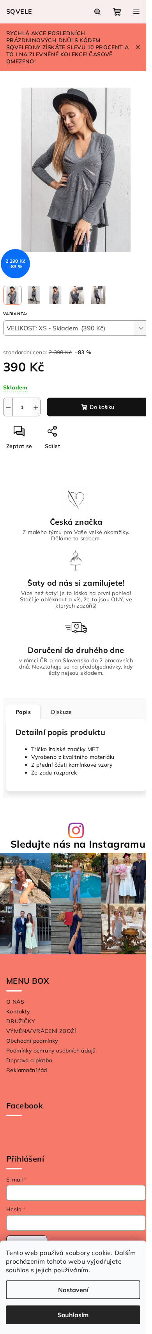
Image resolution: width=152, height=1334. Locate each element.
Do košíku (102, 407)
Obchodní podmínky (32, 1040)
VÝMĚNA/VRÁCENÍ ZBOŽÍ (41, 1031)
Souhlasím (73, 1315)
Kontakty (18, 1011)
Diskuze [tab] (61, 711)
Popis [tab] (23, 711)
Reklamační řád (26, 1070)
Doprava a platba (29, 1060)
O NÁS (15, 1001)
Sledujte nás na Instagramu (78, 844)
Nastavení (73, 1290)
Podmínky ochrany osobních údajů (50, 1050)
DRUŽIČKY (20, 1021)
